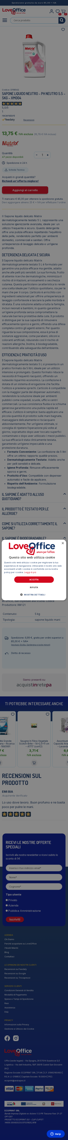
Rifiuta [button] (34, 587)
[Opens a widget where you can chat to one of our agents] (56, 1134)
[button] (34, 594)
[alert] (34, 570)
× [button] (62, 543)
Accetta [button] (34, 579)
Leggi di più (30, 572)
